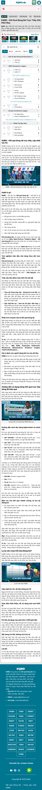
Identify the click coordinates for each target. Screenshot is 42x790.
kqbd (3, 26)
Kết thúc (18, 51)
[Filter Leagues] (38, 47)
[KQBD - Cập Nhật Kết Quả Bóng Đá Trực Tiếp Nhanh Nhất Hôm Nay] (21, 2)
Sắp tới (25, 51)
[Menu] (3, 2)
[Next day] (21, 47)
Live (11, 51)
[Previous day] (4, 47)
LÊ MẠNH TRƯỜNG (26, 763)
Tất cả (5, 51)
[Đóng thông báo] (39, 8)
